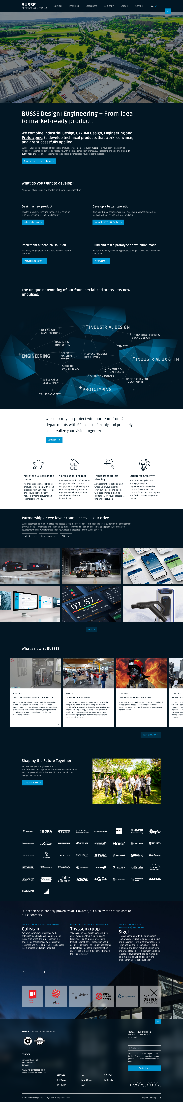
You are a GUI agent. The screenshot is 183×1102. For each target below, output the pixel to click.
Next (90, 629)
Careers (124, 6)
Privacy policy (155, 1098)
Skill (64, 536)
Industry (28, 536)
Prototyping (99, 261)
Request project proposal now (37, 161)
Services (58, 6)
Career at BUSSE (31, 782)
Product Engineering (33, 261)
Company (109, 6)
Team (83, 1075)
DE (152, 6)
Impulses (74, 6)
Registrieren (144, 1068)
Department (47, 536)
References (91, 6)
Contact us (53, 440)
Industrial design (31, 222)
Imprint (145, 1098)
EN (156, 6)
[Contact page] (168, 11)
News (83, 1085)
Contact (139, 6)
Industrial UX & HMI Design (106, 222)
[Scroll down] (91, 99)
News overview (149, 735)
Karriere (108, 1080)
